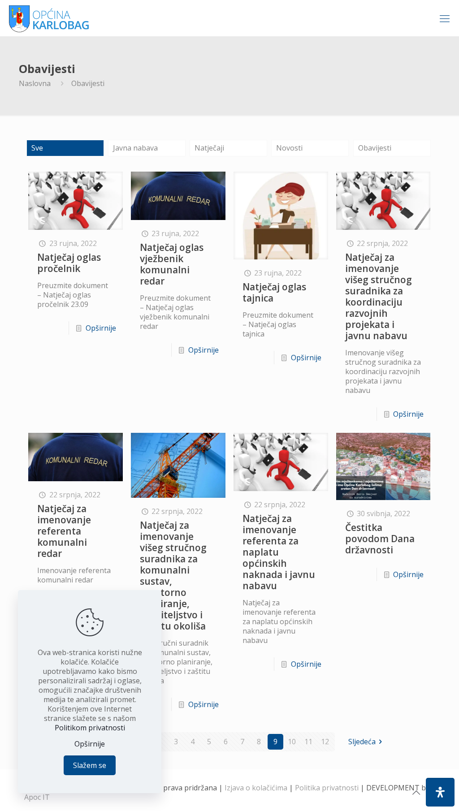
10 (292, 741)
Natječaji (209, 148)
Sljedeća (362, 741)
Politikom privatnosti (90, 728)
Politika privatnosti (327, 788)
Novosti (289, 148)
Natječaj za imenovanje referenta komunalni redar (64, 531)
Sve (37, 148)
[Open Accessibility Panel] (440, 792)
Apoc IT (37, 797)
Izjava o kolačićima (256, 788)
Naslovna (35, 83)
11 (308, 741)
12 (325, 741)
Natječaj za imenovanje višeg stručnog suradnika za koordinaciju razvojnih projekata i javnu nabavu (378, 296)
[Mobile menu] (444, 18)
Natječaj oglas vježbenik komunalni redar (172, 264)
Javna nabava (135, 148)
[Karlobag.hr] (49, 18)
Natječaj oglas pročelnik (69, 263)
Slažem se (89, 765)
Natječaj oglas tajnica (274, 292)
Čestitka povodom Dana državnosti (380, 538)
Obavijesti (374, 148)
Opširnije (101, 328)
